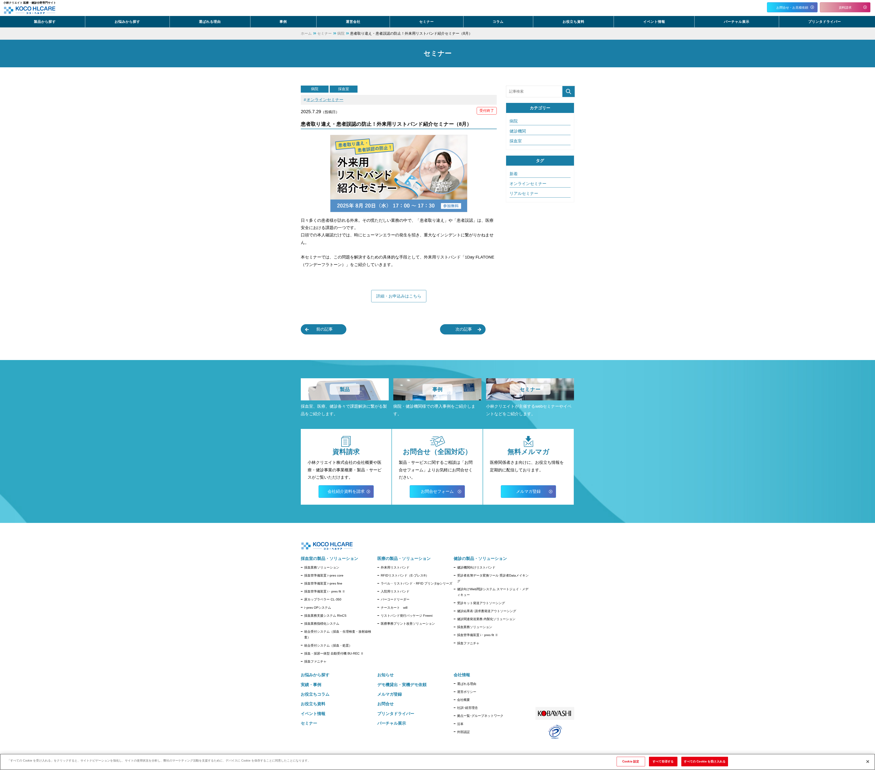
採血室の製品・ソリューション (329, 558)
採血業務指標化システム (321, 623)
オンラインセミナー (324, 99)
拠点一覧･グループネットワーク (480, 716)
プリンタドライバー (395, 713)
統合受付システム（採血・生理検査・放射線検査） (337, 634)
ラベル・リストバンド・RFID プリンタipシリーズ (416, 583)
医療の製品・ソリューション (404, 558)
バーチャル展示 (391, 723)
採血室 (343, 89)
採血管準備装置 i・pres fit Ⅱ (324, 591)
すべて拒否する (663, 761)
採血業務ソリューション (321, 567)
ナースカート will (394, 607)
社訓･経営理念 (467, 708)
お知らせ (385, 675)
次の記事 (464, 329)
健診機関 (518, 131)
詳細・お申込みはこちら (398, 296)
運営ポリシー (466, 692)
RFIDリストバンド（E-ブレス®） (405, 575)
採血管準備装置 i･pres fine (323, 583)
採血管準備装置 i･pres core (323, 575)
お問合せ (385, 704)
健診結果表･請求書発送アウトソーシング (486, 611)
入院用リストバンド (395, 591)
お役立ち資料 (313, 704)
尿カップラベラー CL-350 (322, 599)
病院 (314, 89)
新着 (514, 174)
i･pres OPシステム (317, 607)
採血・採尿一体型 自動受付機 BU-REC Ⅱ (334, 653)
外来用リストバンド (395, 567)
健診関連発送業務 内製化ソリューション (486, 619)
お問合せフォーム (437, 491)
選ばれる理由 (466, 684)
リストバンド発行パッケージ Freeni (406, 615)
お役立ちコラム (315, 694)
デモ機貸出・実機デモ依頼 (402, 684)
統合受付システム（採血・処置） (328, 645)
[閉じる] (868, 762)
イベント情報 (313, 713)
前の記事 (324, 329)
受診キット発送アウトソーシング (481, 603)
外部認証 (463, 732)
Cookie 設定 (630, 761)
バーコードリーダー (395, 599)
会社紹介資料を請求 (346, 491)
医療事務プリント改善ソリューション (408, 623)
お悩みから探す (315, 675)
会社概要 (463, 700)
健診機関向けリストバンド (476, 567)
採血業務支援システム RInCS (325, 615)
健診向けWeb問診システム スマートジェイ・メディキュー (492, 592)
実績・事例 (311, 684)
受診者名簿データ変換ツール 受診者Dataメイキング (493, 578)
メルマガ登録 (528, 491)
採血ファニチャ (315, 661)
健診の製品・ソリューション (480, 558)
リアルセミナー (524, 193)
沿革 (460, 724)
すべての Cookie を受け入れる (705, 761)
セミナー (309, 723)
